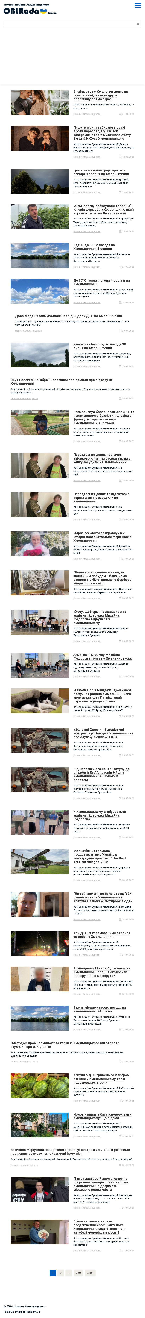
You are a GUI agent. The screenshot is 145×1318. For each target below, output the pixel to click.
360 (78, 1272)
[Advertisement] (72, 58)
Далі (90, 1272)
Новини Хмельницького (87, 113)
